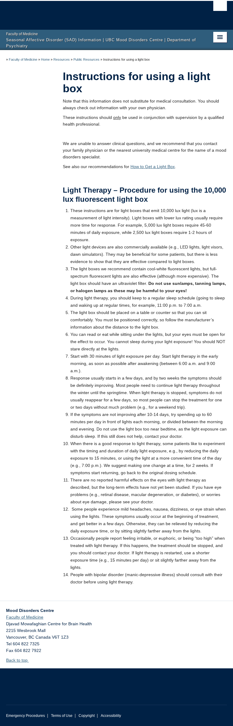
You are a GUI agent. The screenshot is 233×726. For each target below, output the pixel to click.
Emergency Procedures (25, 716)
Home (45, 59)
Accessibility (111, 716)
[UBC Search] (220, 7)
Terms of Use (62, 716)
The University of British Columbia (100, 12)
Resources (61, 59)
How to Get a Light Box (152, 166)
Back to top (17, 660)
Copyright (87, 716)
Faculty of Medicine (23, 59)
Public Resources (86, 59)
